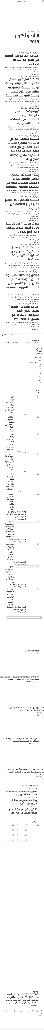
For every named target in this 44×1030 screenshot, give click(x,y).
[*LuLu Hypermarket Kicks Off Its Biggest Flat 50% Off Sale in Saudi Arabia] (9, 841)
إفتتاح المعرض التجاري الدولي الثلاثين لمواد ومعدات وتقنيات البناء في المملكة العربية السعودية (22, 180)
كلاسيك (31, 1002)
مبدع (41, 1013)
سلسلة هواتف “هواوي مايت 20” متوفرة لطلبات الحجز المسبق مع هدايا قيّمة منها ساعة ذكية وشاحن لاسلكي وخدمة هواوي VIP (23, 149)
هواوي (33, 1005)
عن (11, 1000)
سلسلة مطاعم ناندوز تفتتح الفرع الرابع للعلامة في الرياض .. (22, 204)
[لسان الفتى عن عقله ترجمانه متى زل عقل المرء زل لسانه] (27, 474)
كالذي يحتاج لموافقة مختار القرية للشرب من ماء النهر (10, 441)
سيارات (22, 999)
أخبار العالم (17, 997)
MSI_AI (33, 997)
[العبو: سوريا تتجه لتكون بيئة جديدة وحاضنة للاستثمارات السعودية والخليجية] (27, 567)
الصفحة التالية (8, 335)
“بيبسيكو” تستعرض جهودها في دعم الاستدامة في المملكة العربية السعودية (24, 117)
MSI (27, 997)
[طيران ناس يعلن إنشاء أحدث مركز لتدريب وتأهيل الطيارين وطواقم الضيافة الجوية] (27, 544)
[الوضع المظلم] (33, 23)
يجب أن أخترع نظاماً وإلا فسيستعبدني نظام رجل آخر (9, 461)
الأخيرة (37, 392)
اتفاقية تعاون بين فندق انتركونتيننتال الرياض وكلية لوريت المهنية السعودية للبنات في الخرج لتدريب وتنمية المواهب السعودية (22, 87)
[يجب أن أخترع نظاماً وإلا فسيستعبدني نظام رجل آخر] (27, 454)
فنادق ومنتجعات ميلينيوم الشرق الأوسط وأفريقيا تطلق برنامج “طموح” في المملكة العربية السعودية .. (22, 283)
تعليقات (37, 395)
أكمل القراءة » (34, 74)
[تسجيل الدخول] (30, 23)
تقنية (29, 1000)
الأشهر (37, 390)
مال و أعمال (21, 1002)
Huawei (8, 994)
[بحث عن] (37, 23)
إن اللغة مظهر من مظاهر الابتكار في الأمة (9, 422)
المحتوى (35, 999)
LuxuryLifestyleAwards (25, 994)
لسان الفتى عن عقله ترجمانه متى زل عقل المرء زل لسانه (10, 481)
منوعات (37, 1005)
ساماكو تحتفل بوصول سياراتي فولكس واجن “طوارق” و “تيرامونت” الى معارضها (23, 253)
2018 (31, 31)
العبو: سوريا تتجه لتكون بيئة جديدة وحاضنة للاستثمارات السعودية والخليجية (22, 740)
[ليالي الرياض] (22, 10)
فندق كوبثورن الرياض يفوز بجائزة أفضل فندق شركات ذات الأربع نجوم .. (22, 227)
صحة (15, 1000)
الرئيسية (36, 31)
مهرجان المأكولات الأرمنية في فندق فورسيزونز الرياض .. (22, 60)
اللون (8, 997)
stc (38, 997)
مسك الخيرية (11, 1003)
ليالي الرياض (35, 53)
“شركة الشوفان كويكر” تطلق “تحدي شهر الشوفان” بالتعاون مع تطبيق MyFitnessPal (24, 312)
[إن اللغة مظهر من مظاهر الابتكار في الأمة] (27, 417)
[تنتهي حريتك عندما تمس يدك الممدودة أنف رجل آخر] (27, 397)
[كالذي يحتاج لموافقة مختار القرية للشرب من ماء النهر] (27, 434)
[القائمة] (41, 23)
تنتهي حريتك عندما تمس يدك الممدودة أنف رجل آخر (9, 404)
